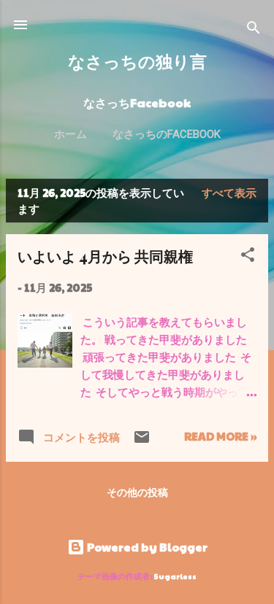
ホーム (70, 134)
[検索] (253, 29)
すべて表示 (229, 192)
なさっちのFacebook (167, 134)
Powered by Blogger (146, 546)
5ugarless (175, 575)
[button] (247, 257)
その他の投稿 (137, 491)
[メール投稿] (142, 441)
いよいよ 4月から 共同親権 (105, 256)
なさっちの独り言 (137, 61)
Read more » (220, 436)
